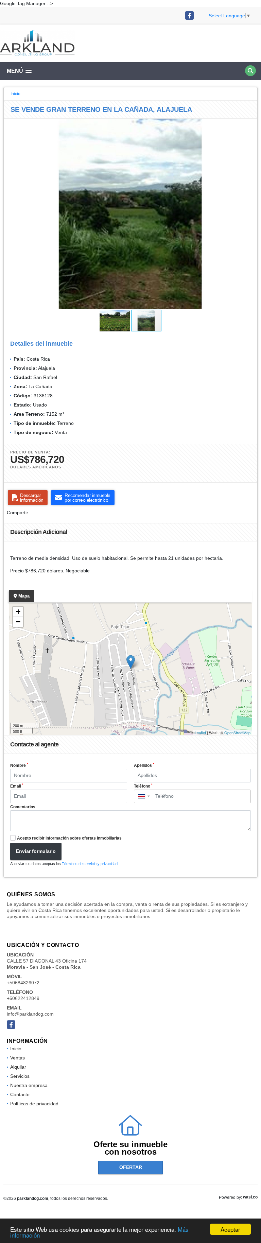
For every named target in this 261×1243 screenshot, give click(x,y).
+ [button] (18, 611)
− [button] (18, 622)
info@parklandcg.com (30, 1014)
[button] (251, 124)
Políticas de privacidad (34, 1103)
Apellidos (144, 765)
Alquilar (18, 1067)
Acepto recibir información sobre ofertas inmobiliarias (69, 838)
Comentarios (22, 807)
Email (16, 786)
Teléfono (143, 786)
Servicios (20, 1076)
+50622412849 (23, 998)
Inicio (15, 93)
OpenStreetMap (237, 732)
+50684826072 (23, 982)
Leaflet (200, 732)
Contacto (20, 1094)
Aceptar (230, 1229)
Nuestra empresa (29, 1085)
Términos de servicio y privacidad (90, 864)
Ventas (17, 1057)
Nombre (19, 765)
